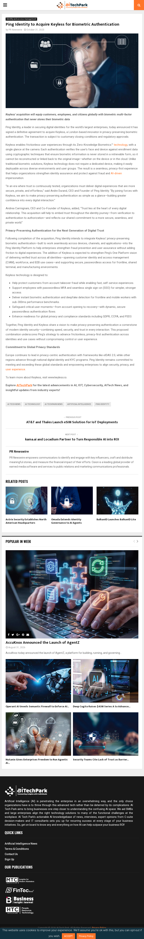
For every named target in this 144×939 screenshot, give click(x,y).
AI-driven (116, 173)
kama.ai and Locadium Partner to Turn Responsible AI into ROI (72, 439)
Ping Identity (102, 404)
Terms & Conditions (17, 848)
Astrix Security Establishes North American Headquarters (26, 521)
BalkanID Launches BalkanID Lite (116, 519)
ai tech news (14, 404)
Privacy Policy (86, 936)
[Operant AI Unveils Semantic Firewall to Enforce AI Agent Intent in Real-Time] (38, 681)
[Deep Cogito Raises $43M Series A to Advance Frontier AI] (105, 681)
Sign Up (9, 859)
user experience (15, 369)
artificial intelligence (79, 404)
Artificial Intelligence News (21, 843)
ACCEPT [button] (68, 936)
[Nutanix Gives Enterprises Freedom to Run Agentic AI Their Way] (38, 734)
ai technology (32, 404)
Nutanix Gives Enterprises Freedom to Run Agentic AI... (37, 761)
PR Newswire (15, 29)
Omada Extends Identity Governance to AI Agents (66, 521)
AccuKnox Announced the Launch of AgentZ (43, 642)
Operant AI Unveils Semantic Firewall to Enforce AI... (37, 706)
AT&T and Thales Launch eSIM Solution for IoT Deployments (72, 422)
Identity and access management (21, 19)
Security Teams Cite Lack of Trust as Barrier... (101, 759)
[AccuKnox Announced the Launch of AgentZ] (72, 594)
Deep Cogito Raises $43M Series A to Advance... (101, 706)
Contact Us (11, 854)
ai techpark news (54, 404)
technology (120, 144)
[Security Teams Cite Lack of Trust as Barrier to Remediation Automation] (105, 734)
